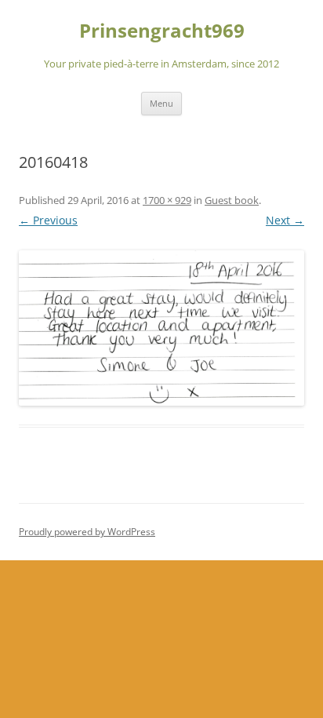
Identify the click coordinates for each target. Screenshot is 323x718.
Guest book (232, 200)
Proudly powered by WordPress (87, 531)
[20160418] (161, 328)
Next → (285, 220)
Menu (161, 103)
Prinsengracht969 (162, 31)
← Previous (48, 220)
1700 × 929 (167, 200)
